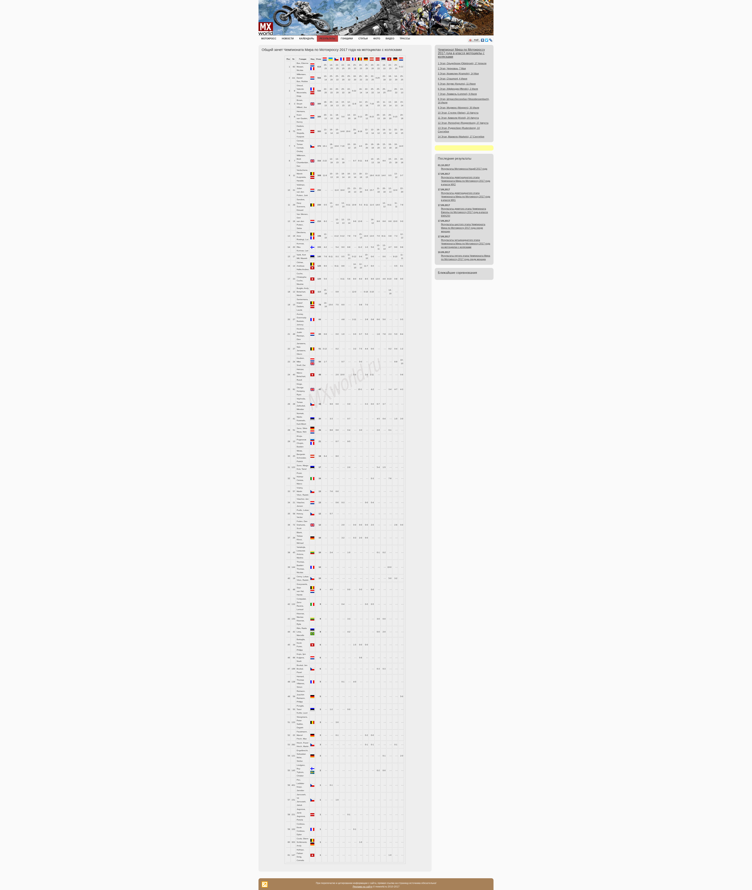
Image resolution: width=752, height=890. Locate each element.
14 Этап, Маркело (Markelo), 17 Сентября (461, 136)
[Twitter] (487, 40)
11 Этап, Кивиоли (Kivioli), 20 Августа (458, 118)
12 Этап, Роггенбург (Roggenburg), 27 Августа (463, 123)
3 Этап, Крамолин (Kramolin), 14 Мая (458, 73)
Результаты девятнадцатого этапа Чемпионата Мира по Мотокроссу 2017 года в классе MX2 (465, 181)
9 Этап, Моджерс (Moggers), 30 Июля (458, 107)
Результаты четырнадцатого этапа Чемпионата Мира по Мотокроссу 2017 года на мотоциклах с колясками (465, 244)
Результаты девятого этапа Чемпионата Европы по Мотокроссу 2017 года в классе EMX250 (464, 212)
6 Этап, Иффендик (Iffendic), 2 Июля (458, 89)
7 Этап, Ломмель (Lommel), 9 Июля (457, 94)
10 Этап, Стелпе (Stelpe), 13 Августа (458, 112)
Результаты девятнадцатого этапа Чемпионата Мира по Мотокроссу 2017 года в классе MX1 (465, 197)
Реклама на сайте (362, 886)
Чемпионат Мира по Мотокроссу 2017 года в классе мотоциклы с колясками (461, 53)
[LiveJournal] (491, 40)
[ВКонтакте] (483, 40)
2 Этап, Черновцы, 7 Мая (452, 68)
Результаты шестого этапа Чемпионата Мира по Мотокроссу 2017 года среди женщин (463, 228)
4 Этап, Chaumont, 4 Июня (452, 78)
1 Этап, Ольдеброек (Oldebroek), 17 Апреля (462, 63)
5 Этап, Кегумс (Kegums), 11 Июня (457, 83)
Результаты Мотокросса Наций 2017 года (464, 168)
